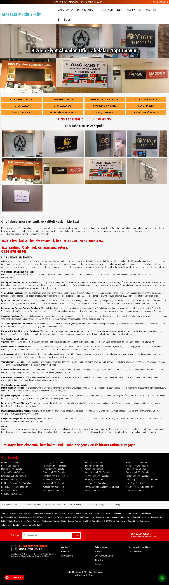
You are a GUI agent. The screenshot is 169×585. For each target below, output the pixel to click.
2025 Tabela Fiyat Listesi (115, 521)
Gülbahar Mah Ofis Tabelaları (55, 479)
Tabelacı (12, 513)
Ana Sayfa (65, 547)
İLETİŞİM (64, 19)
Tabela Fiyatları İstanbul (10, 525)
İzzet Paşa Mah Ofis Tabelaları (139, 483)
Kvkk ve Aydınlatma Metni (139, 547)
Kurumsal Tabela (118, 517)
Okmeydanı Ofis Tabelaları (54, 469)
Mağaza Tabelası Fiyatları (71, 521)
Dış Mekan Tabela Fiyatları (93, 521)
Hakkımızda (65, 551)
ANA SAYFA (65, 9)
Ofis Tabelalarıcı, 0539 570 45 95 (84, 119)
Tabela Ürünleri (146, 513)
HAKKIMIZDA (84, 9)
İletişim (98, 564)
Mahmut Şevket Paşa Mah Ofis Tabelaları (101, 487)
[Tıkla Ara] (7, 577)
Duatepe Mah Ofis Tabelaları (138, 472)
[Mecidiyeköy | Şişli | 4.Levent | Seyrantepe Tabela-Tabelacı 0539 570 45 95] (21, 14)
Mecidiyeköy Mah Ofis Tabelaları (139, 487)
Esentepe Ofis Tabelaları (136, 462)
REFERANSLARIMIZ (130, 9)
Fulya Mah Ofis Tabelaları (11, 479)
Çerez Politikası (135, 551)
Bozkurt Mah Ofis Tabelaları (54, 472)
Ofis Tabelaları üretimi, (52, 504)
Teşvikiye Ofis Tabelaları (136, 469)
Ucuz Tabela (94, 513)
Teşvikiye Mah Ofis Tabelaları (138, 490)
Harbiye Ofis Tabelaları (93, 466)
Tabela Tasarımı (67, 513)
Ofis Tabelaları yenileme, (94, 504)
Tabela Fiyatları (24, 513)
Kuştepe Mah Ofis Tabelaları (55, 487)
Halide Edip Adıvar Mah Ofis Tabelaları (142, 479)
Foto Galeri (99, 551)
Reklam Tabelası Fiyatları (10, 521)
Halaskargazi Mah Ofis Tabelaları (98, 479)
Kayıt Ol (76, 535)
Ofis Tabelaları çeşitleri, (32, 504)
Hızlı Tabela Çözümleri (100, 517)
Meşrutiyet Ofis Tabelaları (12, 469)
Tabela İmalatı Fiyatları (50, 521)
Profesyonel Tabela (8, 517)
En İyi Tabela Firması (42, 517)
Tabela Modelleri (52, 513)
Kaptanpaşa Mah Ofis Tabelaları (14, 487)
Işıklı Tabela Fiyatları (155, 517)
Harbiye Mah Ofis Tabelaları (54, 483)
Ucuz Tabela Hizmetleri (62, 517)
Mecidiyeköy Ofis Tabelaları (137, 466)
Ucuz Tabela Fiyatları (31, 521)
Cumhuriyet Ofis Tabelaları (54, 462)
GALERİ (151, 9)
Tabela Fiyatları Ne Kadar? (32, 525)
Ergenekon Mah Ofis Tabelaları (14, 476)
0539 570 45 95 (160, 2)
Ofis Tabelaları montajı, (73, 504)
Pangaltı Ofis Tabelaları (94, 469)
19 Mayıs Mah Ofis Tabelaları (13, 472)
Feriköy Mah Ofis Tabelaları (137, 476)
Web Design (84, 575)
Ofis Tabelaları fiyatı (114, 504)
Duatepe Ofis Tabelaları (94, 462)
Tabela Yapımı (117, 513)
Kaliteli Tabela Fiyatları (135, 517)
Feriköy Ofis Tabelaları (10, 466)
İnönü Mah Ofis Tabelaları (95, 483)
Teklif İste (99, 560)
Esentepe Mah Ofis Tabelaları (55, 476)
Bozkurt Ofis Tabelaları (10, 462)
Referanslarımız (101, 547)
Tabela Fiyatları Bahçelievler (138, 521)
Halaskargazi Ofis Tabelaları (54, 466)
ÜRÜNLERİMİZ (104, 9)
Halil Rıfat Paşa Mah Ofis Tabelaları (16, 483)
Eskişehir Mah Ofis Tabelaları (96, 476)
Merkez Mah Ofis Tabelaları (12, 490)
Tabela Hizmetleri (25, 517)
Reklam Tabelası (132, 513)
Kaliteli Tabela (81, 513)
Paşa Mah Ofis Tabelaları (94, 490)
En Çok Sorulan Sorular (104, 556)
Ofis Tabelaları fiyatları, (11, 504)
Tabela (3, 513)
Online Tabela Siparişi (81, 517)
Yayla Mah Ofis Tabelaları (11, 494)
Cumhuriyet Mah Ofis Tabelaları (97, 472)
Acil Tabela (105, 513)
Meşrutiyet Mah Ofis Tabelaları (56, 490)
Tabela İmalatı (37, 513)
